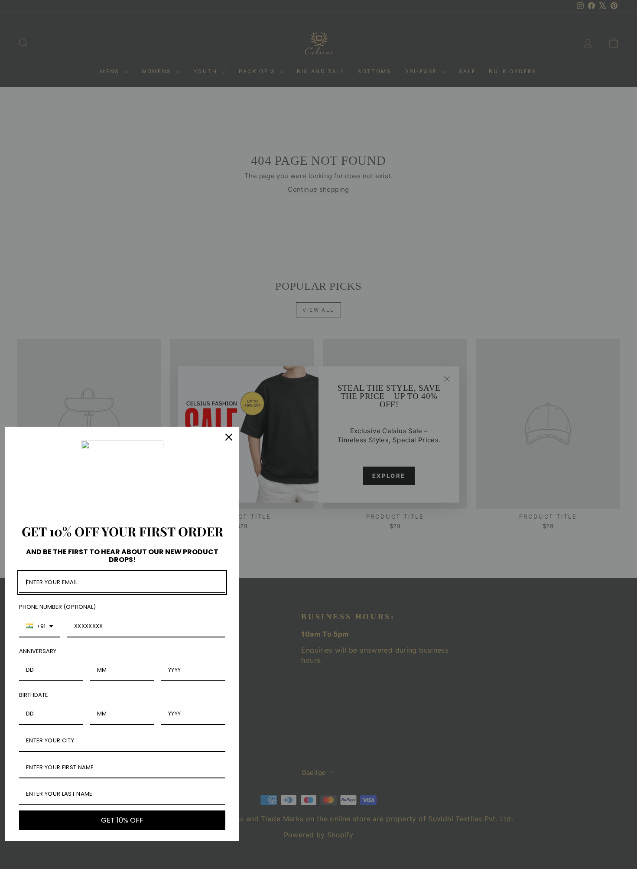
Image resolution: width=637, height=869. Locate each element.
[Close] (228, 437)
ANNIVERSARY (37, 651)
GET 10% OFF (122, 820)
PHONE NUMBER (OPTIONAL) (57, 607)
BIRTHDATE (33, 695)
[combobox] (39, 626)
